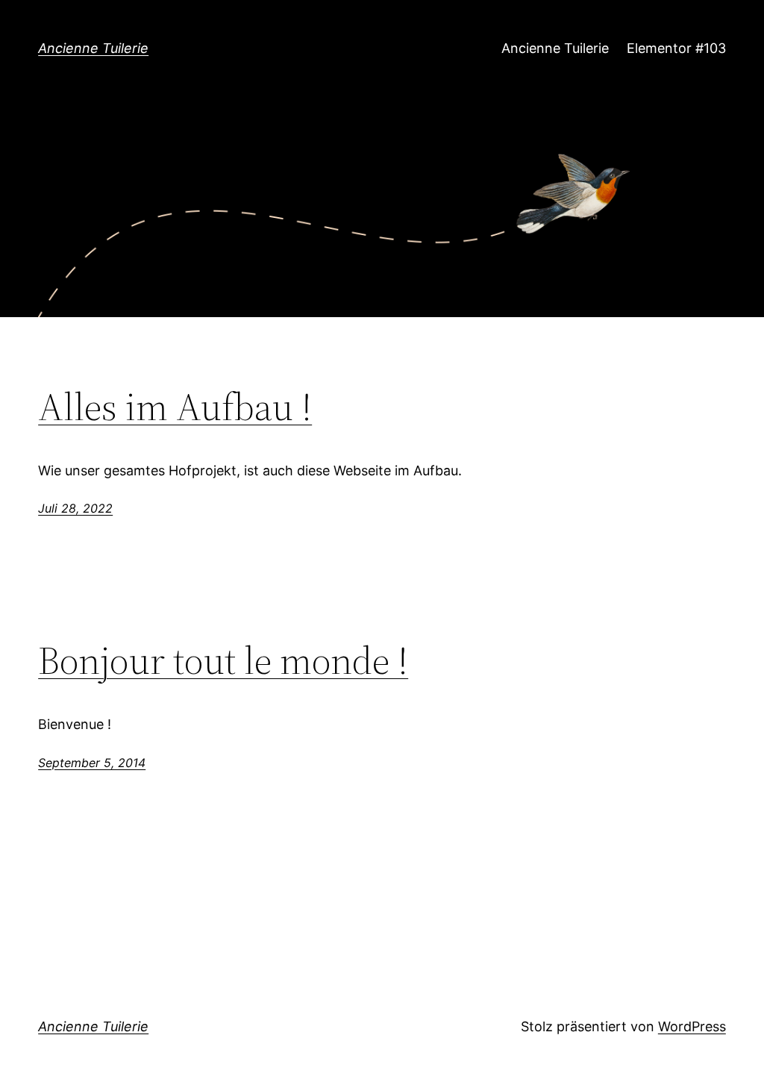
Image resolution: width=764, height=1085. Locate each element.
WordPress (692, 1026)
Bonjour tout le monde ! (223, 660)
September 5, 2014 (91, 762)
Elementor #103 (676, 48)
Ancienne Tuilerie (93, 48)
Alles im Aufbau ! (175, 406)
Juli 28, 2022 (75, 508)
